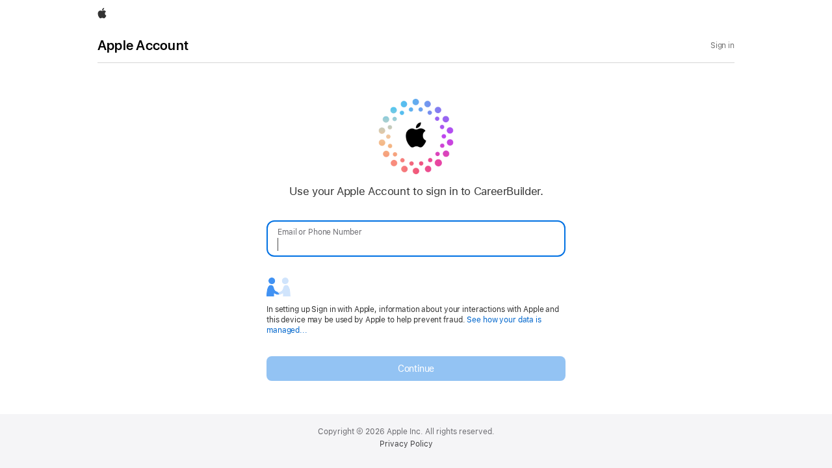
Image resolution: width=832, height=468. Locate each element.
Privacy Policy (406, 443)
